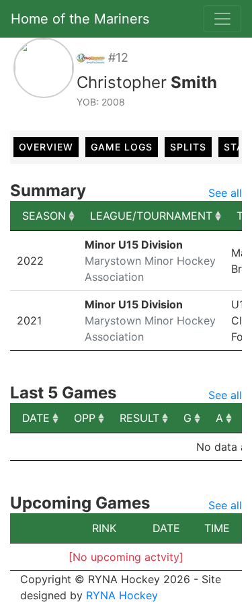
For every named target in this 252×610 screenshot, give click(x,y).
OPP (84, 418)
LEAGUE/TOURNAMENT (151, 215)
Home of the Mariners (80, 19)
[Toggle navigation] (222, 18)
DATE (36, 418)
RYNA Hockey (122, 595)
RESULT (139, 418)
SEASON (44, 215)
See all (225, 193)
